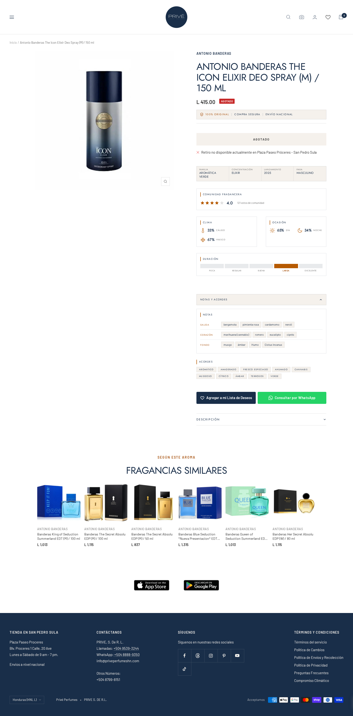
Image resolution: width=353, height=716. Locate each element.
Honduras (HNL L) (25, 700)
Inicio (13, 42)
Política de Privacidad (311, 665)
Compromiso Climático (311, 680)
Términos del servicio (310, 642)
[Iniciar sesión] (315, 17)
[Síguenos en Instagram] (211, 655)
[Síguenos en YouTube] (237, 655)
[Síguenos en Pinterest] (224, 655)
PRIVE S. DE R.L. (95, 700)
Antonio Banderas (213, 53)
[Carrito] (341, 17)
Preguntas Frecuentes (311, 673)
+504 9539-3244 (126, 648)
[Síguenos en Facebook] (184, 655)
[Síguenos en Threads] (197, 655)
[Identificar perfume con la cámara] (301, 17)
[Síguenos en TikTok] (184, 668)
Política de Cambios (309, 650)
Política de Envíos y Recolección (318, 657)
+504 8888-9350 (127, 654)
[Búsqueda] (288, 17)
